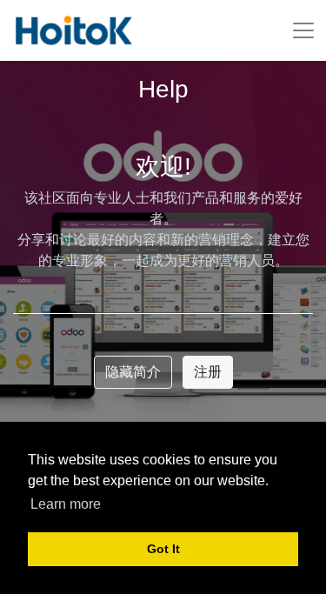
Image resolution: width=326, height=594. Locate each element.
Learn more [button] (65, 504)
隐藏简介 (133, 371)
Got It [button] (163, 549)
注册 (208, 371)
